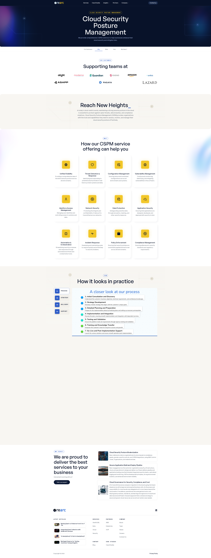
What (106, 49)
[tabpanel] (114, 362)
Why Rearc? (124, 49)
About (121, 522)
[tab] (61, 291)
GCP (107, 529)
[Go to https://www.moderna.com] (78, 76)
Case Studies (96, 3)
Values (121, 529)
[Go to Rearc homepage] (59, 3)
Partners (115, 3)
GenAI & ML (96, 522)
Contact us (153, 3)
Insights (105, 3)
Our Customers (88, 49)
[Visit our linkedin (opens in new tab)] (156, 510)
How (114, 49)
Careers (121, 533)
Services (85, 3)
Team (121, 526)
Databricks (109, 526)
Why (98, 49)
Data (94, 526)
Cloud (94, 529)
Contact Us (122, 537)
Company (124, 3)
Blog (94, 545)
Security (95, 533)
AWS (107, 522)
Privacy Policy (154, 553)
